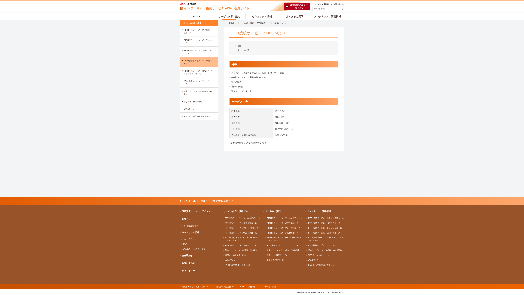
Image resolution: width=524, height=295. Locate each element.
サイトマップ (188, 271)
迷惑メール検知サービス (194, 102)
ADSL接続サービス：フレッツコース (198, 82)
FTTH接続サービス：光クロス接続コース (198, 31)
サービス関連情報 (191, 226)
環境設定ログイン (299, 6)
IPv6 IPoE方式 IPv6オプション (197, 116)
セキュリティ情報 (190, 232)
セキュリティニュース (192, 239)
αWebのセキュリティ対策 (194, 249)
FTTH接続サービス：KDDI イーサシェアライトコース (198, 72)
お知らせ (186, 219)
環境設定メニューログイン (195, 211)
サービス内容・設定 (246, 23)
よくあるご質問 (273, 211)
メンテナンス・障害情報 (319, 211)
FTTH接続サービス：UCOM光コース (198, 62)
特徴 (239, 45)
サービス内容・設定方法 (236, 211)
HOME (232, 23)
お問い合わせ (188, 263)
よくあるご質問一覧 (275, 260)
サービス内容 (243, 50)
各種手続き (187, 255)
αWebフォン (189, 109)
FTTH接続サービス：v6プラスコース (198, 41)
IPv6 (185, 244)
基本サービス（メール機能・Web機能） (198, 92)
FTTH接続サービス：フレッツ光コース (198, 51)
